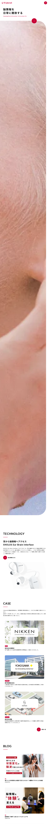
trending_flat (34, 21)
